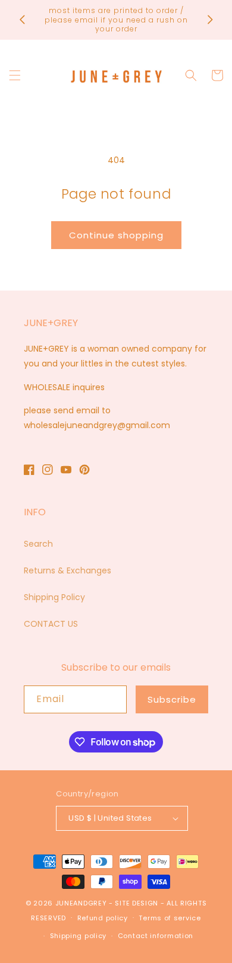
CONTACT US (51, 624)
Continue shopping (116, 235)
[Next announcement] (210, 20)
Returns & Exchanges (67, 570)
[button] (15, 75)
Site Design (136, 903)
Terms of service (169, 918)
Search (38, 544)
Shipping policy (78, 935)
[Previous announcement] (22, 20)
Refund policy (102, 918)
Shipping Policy (54, 597)
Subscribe (172, 699)
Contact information (155, 935)
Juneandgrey (81, 903)
